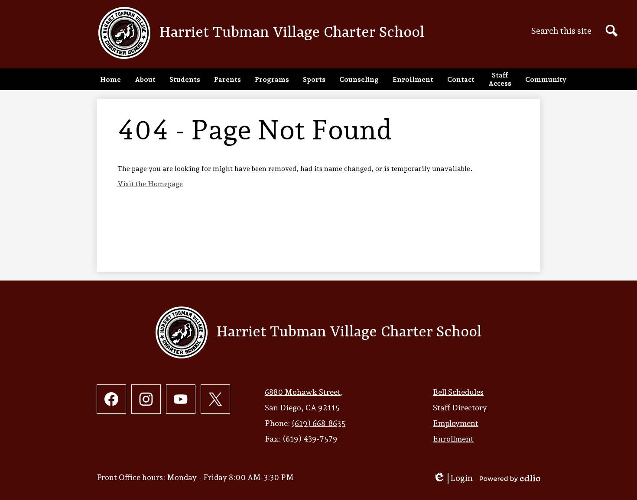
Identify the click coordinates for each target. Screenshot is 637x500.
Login (453, 478)
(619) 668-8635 (318, 423)
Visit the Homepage (150, 184)
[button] (145, 79)
